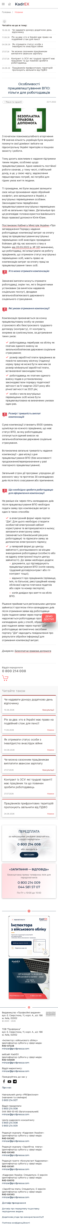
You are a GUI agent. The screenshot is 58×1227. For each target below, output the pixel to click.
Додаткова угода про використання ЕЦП (23, 1217)
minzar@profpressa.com (15, 1048)
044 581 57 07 (29, 887)
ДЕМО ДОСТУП (49, 618)
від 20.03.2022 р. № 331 (26, 247)
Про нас (6, 1087)
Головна (6, 12)
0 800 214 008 (10, 1108)
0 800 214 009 (29, 883)
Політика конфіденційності (16, 1223)
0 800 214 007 (10, 1100)
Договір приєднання (14, 1203)
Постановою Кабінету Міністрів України (26, 225)
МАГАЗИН (29, 854)
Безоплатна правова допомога (33, 651)
